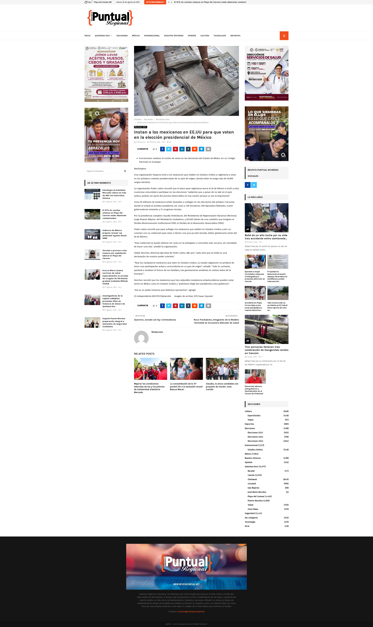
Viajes (250, 420)
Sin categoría (251, 518)
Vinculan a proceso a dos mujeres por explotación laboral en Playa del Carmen (114, 254)
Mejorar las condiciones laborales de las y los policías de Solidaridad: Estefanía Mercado (149, 388)
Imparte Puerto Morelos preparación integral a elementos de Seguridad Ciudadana (114, 322)
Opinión (192, 35)
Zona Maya (253, 509)
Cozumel (252, 483)
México (136, 35)
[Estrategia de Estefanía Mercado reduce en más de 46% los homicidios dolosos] (92, 194)
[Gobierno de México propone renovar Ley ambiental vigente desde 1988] (92, 234)
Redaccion (141, 142)
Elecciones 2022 (255, 437)
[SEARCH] (125, 171)
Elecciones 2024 (140, 127)
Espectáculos (254, 415)
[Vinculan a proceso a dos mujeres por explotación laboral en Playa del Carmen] (92, 254)
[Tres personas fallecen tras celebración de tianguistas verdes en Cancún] (266, 329)
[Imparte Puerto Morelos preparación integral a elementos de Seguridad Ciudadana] (92, 322)
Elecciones (250, 428)
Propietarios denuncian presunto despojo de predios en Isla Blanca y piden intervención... (277, 276)
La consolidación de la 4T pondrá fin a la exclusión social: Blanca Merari (186, 386)
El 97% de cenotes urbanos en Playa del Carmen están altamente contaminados (114, 214)
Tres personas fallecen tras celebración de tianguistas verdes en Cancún (266, 350)
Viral (247, 526)
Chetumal (252, 479)
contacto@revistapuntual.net (190, 611)
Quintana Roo (102, 35)
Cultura (204, 35)
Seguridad (122, 35)
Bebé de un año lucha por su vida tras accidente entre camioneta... (266, 237)
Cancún (251, 475)
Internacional (152, 35)
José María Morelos (257, 492)
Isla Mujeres (253, 488)
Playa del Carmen (256, 496)
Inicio (87, 35)
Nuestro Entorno (173, 35)
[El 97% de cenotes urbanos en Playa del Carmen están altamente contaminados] (92, 214)
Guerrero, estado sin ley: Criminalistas (155, 319)
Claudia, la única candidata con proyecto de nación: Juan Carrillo (222, 386)
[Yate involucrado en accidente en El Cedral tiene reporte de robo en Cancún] (277, 293)
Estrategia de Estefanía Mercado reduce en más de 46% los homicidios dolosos (114, 194)
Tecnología (220, 35)
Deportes (235, 35)
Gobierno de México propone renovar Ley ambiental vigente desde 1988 (209, 2)
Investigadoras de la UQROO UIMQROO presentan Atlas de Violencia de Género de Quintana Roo (113, 301)
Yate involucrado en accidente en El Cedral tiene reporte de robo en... (277, 306)
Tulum (250, 505)
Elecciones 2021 (255, 432)
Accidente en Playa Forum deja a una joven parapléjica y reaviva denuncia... (253, 306)
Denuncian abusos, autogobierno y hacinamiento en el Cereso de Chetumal (254, 390)
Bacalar (251, 471)
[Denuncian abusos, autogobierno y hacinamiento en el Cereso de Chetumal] (255, 376)
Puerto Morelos (255, 500)
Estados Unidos (255, 449)
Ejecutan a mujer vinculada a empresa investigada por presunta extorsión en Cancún (255, 276)
